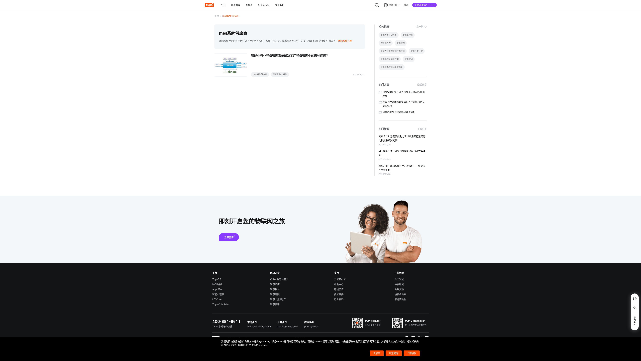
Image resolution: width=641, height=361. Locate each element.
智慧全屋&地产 (278, 299)
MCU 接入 (217, 284)
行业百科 (339, 299)
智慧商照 (275, 294)
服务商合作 (400, 299)
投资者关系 (400, 294)
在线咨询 (339, 289)
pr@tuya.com (311, 326)
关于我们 (399, 279)
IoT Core (217, 299)
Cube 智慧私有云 (279, 279)
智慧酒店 (275, 284)
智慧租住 (275, 289)
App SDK (217, 289)
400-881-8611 (226, 321)
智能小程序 (218, 294)
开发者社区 (340, 279)
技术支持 (339, 294)
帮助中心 (339, 284)
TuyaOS (216, 279)
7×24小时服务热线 (222, 326)
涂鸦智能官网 (345, 40)
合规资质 (399, 289)
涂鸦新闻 (399, 284)
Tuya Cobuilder (220, 304)
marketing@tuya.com (259, 326)
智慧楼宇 (275, 304)
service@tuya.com (287, 326)
